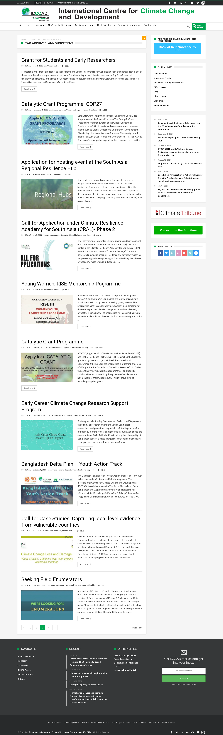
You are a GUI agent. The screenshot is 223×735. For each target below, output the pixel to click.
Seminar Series (161, 105)
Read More (28, 89)
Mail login (22, 660)
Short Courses (160, 96)
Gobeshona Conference (126, 662)
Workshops (159, 100)
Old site (21, 679)
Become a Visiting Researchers (169, 82)
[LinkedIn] (180, 2)
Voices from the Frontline (178, 230)
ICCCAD (27, 66)
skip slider (92, 110)
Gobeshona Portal (123, 659)
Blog (156, 91)
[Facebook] (169, 2)
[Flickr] (186, 2)
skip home (83, 110)
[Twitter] (175, 2)
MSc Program (160, 87)
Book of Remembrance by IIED (177, 49)
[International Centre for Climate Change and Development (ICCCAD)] (108, 6)
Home (23, 39)
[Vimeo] (197, 2)
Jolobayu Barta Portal (125, 670)
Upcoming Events (162, 78)
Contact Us (22, 665)
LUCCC (117, 666)
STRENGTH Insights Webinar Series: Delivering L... (65, 3)
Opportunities (53, 66)
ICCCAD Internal (25, 674)
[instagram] (203, 2)
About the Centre (25, 656)
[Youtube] (191, 2)
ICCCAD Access (24, 670)
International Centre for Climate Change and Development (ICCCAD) (61, 732)
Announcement (58, 110)
